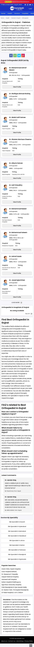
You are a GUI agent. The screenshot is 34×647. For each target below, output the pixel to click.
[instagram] (23, 55)
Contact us (11, 641)
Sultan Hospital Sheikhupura (11, 582)
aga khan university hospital (11, 585)
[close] (33, 2)
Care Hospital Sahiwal (9, 572)
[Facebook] (11, 55)
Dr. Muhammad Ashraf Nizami (18, 69)
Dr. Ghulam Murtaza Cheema (20, 139)
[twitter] (32, 4)
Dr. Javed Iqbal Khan (17, 280)
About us (4, 641)
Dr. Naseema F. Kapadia (10, 574)
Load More (16, 303)
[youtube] (30, 4)
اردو (30, 8)
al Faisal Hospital (7, 592)
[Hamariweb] (17, 8)
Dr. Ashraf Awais (15, 256)
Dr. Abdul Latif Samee (17, 117)
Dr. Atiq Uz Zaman (16, 163)
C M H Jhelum (18, 592)
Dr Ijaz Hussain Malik (20, 587)
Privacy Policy (28, 641)
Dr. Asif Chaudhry (15, 185)
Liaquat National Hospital (10, 577)
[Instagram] (28, 4)
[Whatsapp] (15, 55)
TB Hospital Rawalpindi (20, 590)
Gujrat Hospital (15, 569)
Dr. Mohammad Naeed (17, 209)
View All (27, 314)
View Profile (17, 87)
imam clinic (6, 569)
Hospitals (25, 13)
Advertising (19, 641)
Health (9, 13)
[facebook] (25, 4)
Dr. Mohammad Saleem (18, 232)
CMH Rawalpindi (7, 587)
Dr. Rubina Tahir (7, 590)
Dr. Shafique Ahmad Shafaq (19, 94)
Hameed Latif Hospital (9, 579)
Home (3, 13)
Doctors (17, 13)
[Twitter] (19, 55)
